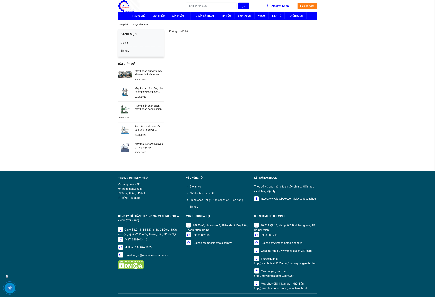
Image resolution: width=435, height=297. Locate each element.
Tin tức (226, 15)
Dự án (124, 42)
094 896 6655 (280, 6)
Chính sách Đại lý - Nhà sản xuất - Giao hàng (216, 200)
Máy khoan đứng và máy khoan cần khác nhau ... (148, 72)
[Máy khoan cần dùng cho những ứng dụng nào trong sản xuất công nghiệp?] (125, 91)
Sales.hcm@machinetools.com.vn (282, 243)
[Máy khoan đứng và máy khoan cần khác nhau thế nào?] (125, 74)
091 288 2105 (201, 235)
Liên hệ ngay (307, 5)
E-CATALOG (244, 15)
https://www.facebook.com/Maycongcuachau (288, 198)
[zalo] (7, 276)
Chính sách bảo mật (202, 193)
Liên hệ (276, 15)
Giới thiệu (159, 15)
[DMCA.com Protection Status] (131, 264)
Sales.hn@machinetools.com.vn (213, 243)
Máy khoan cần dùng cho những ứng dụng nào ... (149, 90)
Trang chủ (138, 15)
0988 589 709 (269, 235)
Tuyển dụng (295, 15)
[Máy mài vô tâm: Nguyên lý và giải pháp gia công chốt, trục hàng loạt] (125, 147)
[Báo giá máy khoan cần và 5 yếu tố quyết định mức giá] (125, 129)
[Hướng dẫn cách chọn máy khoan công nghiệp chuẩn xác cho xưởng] (125, 109)
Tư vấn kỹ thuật (204, 15)
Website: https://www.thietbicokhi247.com (286, 250)
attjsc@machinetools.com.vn (150, 255)
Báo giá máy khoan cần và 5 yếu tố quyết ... (148, 128)
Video (261, 15)
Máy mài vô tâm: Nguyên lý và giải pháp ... (149, 145)
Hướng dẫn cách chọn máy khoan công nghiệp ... (148, 109)
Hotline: (129, 247)
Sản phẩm (178, 15)
